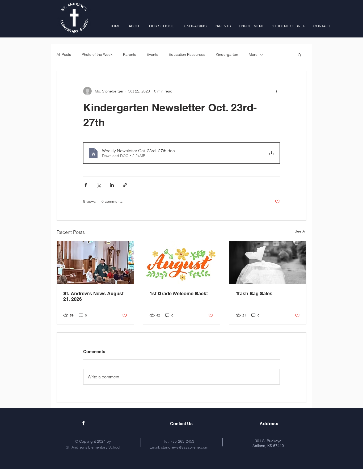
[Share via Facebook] (85, 185)
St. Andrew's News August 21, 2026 (93, 296)
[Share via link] (124, 185)
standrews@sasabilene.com (184, 447)
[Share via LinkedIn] (111, 185)
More (253, 54)
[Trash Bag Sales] (267, 262)
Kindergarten (227, 54)
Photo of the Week (97, 54)
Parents (129, 54)
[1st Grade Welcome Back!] (181, 262)
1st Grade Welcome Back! (179, 293)
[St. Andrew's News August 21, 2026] (95, 262)
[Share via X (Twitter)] (98, 185)
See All (300, 231)
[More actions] (276, 91)
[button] (299, 55)
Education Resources (187, 54)
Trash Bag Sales (254, 293)
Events (152, 54)
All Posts (64, 54)
